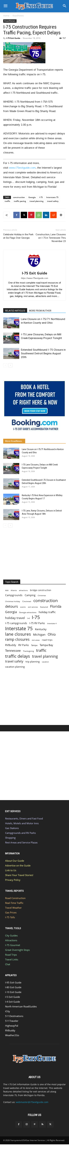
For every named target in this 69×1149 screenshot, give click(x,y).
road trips (47, 639)
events (23, 607)
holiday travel (15, 618)
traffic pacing (20, 201)
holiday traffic (47, 612)
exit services (33, 607)
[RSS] (42, 1124)
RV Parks (23, 645)
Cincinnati (26, 601)
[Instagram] (26, 1124)
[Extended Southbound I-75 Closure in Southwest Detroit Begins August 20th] (11, 353)
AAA (7, 590)
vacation (45, 662)
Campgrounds (13, 595)
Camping (30, 595)
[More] (61, 215)
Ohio (52, 634)
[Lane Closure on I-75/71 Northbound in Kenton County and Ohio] (11, 322)
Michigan (39, 634)
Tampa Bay (46, 645)
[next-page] (10, 365)
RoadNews (18, 15)
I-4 (28, 618)
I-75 (41, 197)
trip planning (33, 661)
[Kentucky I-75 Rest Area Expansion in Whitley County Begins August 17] (11, 499)
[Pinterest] (31, 215)
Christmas (42, 595)
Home (6, 15)
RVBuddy (10, 645)
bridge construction (40, 590)
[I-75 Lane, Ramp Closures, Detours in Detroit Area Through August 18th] (11, 514)
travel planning (36, 201)
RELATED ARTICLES (15, 310)
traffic (7, 201)
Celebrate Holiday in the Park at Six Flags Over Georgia (18, 236)
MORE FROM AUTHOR (40, 310)
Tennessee (13, 650)
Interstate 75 (52, 197)
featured (44, 607)
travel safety (52, 201)
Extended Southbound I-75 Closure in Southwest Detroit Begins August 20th (43, 353)
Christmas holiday (12, 601)
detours (11, 606)
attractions (23, 590)
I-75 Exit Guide (13, 38)
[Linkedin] (46, 215)
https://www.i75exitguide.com (34, 278)
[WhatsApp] (38, 215)
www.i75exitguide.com (22, 167)
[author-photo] (34, 268)
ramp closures (17, 639)
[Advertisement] (34, 553)
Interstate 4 (51, 623)
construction (19, 197)
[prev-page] (5, 365)
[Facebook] (16, 215)
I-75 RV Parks (37, 623)
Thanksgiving (28, 651)
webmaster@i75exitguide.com (32, 1102)
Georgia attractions (27, 612)
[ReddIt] (53, 215)
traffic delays (17, 656)
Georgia (32, 197)
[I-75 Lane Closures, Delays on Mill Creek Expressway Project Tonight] (11, 338)
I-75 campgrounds (16, 623)
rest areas (36, 640)
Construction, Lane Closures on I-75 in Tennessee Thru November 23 (51, 238)
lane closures (18, 634)
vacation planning (15, 666)
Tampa (34, 645)
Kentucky (41, 629)
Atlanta (14, 590)
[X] (24, 215)
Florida (55, 606)
